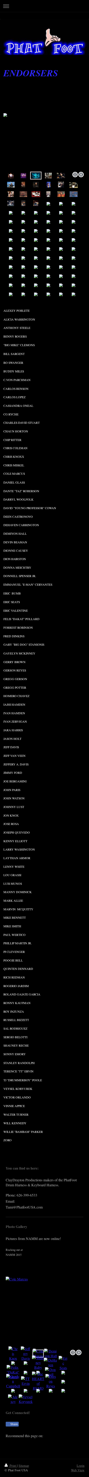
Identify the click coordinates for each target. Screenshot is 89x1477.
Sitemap (23, 1465)
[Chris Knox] (13, 1353)
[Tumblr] (58, 1443)
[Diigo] (65, 1443)
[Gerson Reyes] (50, 1381)
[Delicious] (17, 1443)
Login (80, 1465)
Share (14, 1424)
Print (13, 1465)
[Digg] (24, 1443)
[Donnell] (51, 1372)
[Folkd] (37, 1443)
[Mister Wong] (44, 1443)
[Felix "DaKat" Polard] (13, 1372)
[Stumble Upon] (51, 1443)
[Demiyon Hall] (50, 1353)
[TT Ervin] (25, 1381)
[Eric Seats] (63, 1363)
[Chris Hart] (38, 1381)
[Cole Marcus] (44, 1312)
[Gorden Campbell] (13, 1381)
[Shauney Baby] (38, 1362)
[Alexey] (13, 1399)
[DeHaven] (51, 1362)
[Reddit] (31, 1443)
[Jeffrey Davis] (26, 1353)
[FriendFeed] (72, 1443)
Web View (77, 1470)
